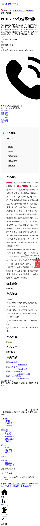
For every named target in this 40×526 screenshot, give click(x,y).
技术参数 (4, 113)
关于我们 (4, 419)
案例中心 (4, 456)
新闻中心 (4, 445)
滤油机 (10, 147)
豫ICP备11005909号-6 (16, 484)
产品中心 (21, 11)
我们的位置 (9, 465)
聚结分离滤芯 (13, 156)
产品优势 (4, 115)
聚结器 (30, 11)
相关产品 (4, 122)
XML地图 (28, 486)
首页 (15, 11)
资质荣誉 (8, 423)
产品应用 (4, 120)
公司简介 (8, 421)
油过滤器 (11, 166)
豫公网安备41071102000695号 (12, 486)
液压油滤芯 (12, 161)
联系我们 (4, 460)
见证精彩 (8, 426)
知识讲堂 (8, 450)
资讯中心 (8, 448)
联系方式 (8, 463)
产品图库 (4, 117)
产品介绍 (4, 111)
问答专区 (8, 452)
